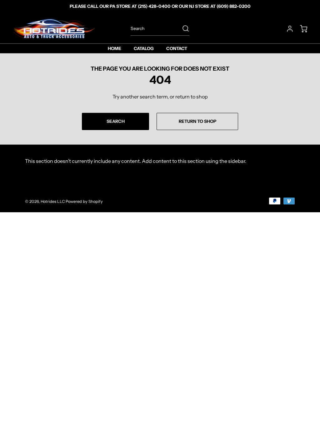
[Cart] (301, 29)
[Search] (182, 28)
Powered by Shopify (84, 201)
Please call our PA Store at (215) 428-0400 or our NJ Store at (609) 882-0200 (160, 6)
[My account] (287, 29)
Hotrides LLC (53, 201)
